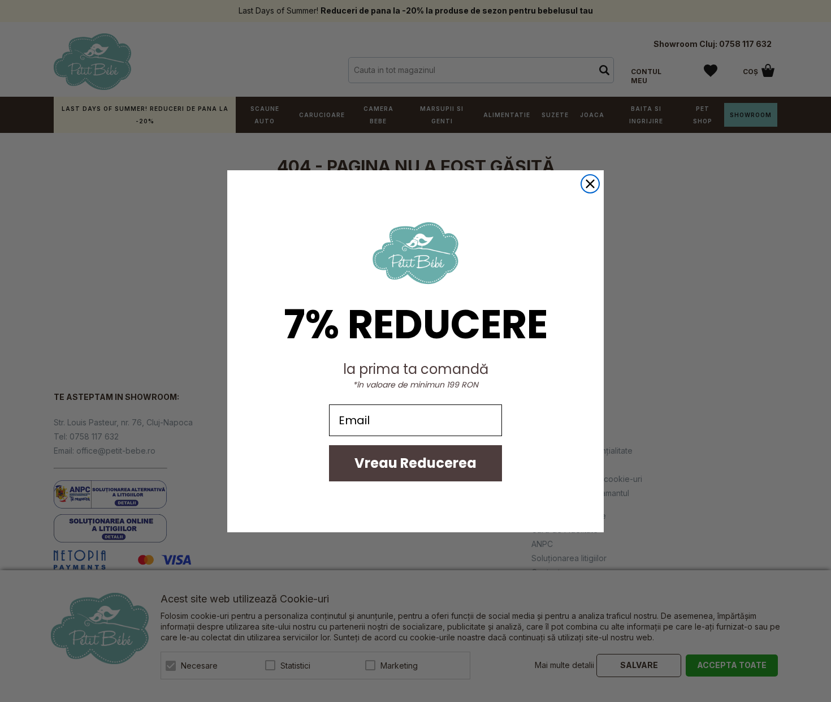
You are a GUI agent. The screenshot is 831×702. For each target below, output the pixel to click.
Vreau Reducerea (415, 463)
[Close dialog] (590, 184)
